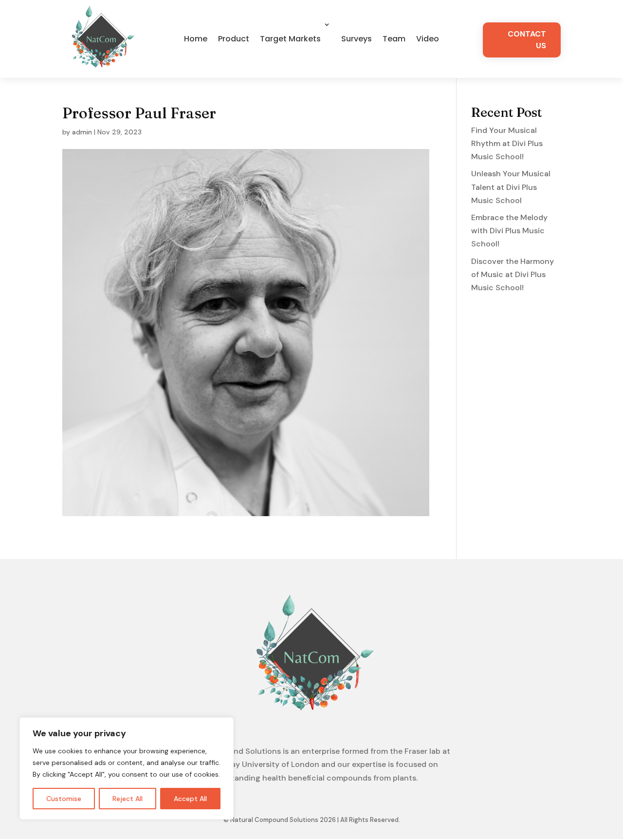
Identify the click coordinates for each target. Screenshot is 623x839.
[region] (126, 768)
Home (195, 38)
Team (394, 38)
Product (233, 38)
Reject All (127, 798)
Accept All (190, 798)
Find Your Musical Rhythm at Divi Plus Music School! (507, 143)
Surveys (356, 38)
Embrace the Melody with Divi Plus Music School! (509, 230)
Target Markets (290, 38)
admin (82, 132)
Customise (63, 798)
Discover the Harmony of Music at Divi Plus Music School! (512, 274)
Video (427, 38)
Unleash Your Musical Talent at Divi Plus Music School (510, 186)
